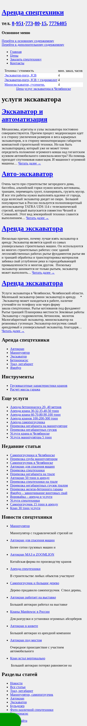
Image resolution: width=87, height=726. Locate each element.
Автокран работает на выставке (33, 597)
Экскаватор (18, 356)
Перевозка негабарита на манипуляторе (38, 426)
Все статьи (18, 687)
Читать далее (29, 163)
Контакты (17, 63)
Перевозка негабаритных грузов (33, 429)
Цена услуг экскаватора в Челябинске (43, 89)
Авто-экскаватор (27, 174)
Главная (16, 52)
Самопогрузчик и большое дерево (34, 583)
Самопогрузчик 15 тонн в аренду (34, 504)
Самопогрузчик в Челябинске (31, 462)
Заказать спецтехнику (26, 59)
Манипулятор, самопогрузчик (31, 694)
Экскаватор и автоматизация (24, 115)
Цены (14, 55)
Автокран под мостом (26, 640)
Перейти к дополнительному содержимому (33, 44)
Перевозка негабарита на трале (32, 474)
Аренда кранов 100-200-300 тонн (34, 418)
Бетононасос (19, 360)
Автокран (17, 349)
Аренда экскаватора (32, 228)
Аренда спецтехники (25, 569)
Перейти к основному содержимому (28, 41)
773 (29, 23)
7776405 (58, 23)
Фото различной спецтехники (31, 710)
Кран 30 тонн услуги (25, 508)
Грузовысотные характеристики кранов (38, 385)
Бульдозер (17, 706)
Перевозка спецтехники (27, 470)
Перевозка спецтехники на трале (34, 481)
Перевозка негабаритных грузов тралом (39, 485)
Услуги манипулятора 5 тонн (31, 437)
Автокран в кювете (24, 626)
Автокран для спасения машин (32, 466)
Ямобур (15, 368)
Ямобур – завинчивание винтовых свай (38, 493)
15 (43, 23)
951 (20, 23)
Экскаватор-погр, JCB (20, 75)
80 (37, 23)
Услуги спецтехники (25, 500)
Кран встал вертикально (27, 658)
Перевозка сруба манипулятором (33, 459)
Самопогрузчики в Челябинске (32, 455)
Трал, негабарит (21, 364)
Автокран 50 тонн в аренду (30, 478)
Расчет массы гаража (25, 389)
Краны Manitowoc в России (30, 611)
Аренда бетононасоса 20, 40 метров (35, 407)
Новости (16, 683)
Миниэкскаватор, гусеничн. (24, 84)
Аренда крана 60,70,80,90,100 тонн (35, 414)
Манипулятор (20, 352)
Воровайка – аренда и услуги (31, 496)
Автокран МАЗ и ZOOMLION (32, 554)
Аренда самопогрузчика (27, 422)
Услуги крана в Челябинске (30, 433)
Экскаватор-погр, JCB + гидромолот (30, 80)
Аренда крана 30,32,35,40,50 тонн (34, 411)
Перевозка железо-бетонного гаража (36, 489)
